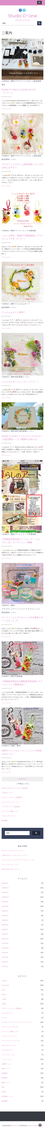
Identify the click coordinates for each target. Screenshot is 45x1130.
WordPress (15, 1126)
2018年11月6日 (7, 316)
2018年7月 (5, 911)
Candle (5, 81)
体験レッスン (6, 1069)
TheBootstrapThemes (35, 1126)
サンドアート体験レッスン (10, 811)
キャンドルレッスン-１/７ (10, 864)
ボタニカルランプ (7, 1050)
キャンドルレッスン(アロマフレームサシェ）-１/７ (18, 860)
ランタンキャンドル (8, 1055)
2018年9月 (5, 902)
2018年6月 (5, 916)
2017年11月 (5, 943)
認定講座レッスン (9, 159)
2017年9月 (5, 953)
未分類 (4, 1092)
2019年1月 (5, 883)
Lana (3, 990)
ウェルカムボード (22, 304)
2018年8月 (5, 906)
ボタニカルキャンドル (9, 1045)
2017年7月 (5, 962)
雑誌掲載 (4, 821)
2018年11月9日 (7, 171)
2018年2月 (5, 929)
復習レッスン (6, 1082)
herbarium (5, 985)
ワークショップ (21, 230)
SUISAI (4, 994)
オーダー (4, 1018)
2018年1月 (5, 934)
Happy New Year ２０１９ (10, 869)
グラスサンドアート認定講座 (11, 807)
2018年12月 (5, 888)
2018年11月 (5, 892)
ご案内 (12, 81)
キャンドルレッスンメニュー (11, 802)
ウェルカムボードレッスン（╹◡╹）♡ (20, 381)
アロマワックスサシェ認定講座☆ (12, 797)
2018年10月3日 (7, 688)
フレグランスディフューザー (11, 1041)
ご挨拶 (12, 745)
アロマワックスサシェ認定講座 (28, 81)
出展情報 (32, 230)
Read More (6, 109)
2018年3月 (5, 925)
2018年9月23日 (7, 758)
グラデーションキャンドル (10, 1027)
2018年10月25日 (7, 546)
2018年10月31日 (7, 443)
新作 (3, 84)
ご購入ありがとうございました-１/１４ (14, 855)
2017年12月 (5, 939)
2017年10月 (5, 948)
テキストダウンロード (9, 816)
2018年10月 (5, 897)
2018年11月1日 (7, 385)
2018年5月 (5, 920)
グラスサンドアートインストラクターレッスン (21, 609)
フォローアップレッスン (9, 1036)
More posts (22, 779)
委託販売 (4, 1078)
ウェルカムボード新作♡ (14, 312)
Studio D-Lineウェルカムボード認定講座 (15, 788)
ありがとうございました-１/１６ (12, 851)
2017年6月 (5, 966)
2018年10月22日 (7, 624)
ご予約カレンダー (7, 793)
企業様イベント (7, 1064)
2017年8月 (5, 957)
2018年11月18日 (7, 97)
